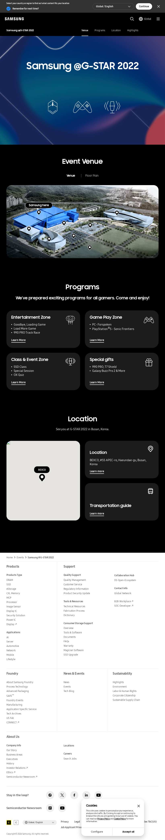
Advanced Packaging (17, 691)
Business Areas (14, 754)
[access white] (16, 822)
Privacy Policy (103, 818)
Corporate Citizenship (124, 695)
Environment (120, 686)
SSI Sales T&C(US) (147, 821)
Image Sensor (13, 606)
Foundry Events (14, 700)
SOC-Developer (122, 605)
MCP (8, 597)
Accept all (128, 831)
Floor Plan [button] (92, 175)
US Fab (10, 718)
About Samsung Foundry (19, 682)
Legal (77, 821)
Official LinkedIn (86, 795)
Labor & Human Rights (124, 691)
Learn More (18, 340)
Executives (12, 759)
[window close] (138, 806)
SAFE (10, 696)
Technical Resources (74, 606)
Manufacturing (14, 704)
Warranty (68, 645)
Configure (97, 831)
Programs (100, 30)
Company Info (13, 745)
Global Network (122, 593)
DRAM (9, 580)
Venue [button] (71, 175)
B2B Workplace (122, 601)
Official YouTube (98, 795)
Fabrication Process (74, 610)
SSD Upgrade (71, 654)
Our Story (11, 750)
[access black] (8, 822)
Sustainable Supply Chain (126, 700)
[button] (39, 212)
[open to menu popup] (158, 19)
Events (67, 686)
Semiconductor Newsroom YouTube (62, 808)
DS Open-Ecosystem (125, 580)
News (66, 682)
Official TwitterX (62, 795)
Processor (11, 602)
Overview (68, 628)
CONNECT (11, 722)
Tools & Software (73, 632)
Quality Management (75, 580)
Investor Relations (15, 768)
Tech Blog (69, 691)
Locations (69, 745)
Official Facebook (74, 795)
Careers (68, 753)
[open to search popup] (132, 19)
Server (9, 641)
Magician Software (74, 650)
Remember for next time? (25, 8)
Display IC (11, 611)
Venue (84, 30)
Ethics (9, 772)
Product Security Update (77, 593)
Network (10, 650)
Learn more (97, 471)
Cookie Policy (120, 818)
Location (116, 30)
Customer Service (73, 584)
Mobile (10, 655)
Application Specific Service (21, 709)
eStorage (11, 589)
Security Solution (15, 615)
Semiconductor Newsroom (20, 776)
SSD (8, 584)
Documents (70, 637)
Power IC (11, 619)
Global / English (104, 6)
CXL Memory (13, 593)
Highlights (132, 30)
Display (10, 624)
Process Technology (17, 686)
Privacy (65, 821)
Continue (144, 6)
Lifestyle (10, 659)
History (10, 763)
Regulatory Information (76, 589)
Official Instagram (50, 795)
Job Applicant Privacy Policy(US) (78, 827)
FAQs (66, 641)
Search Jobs (70, 758)
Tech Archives (13, 713)
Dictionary (69, 615)
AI (7, 637)
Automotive (12, 646)
